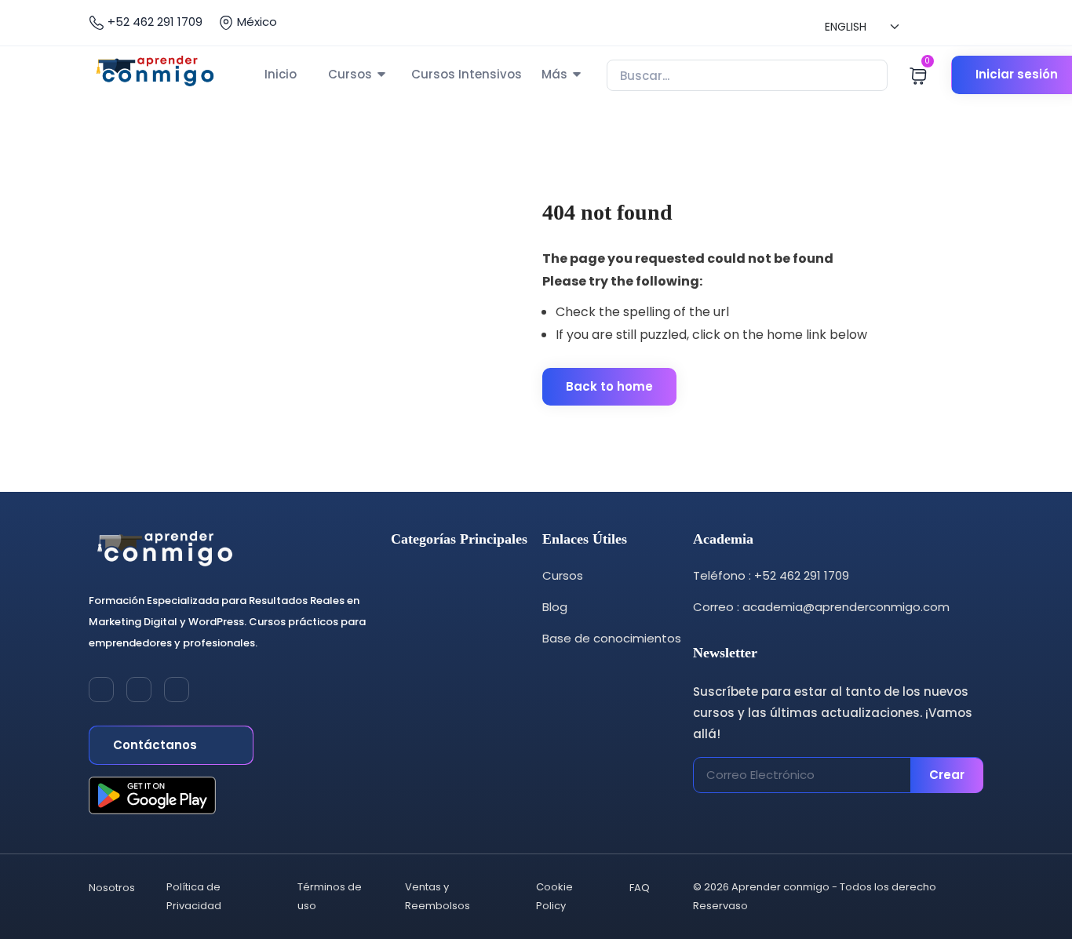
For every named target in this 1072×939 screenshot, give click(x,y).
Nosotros (112, 887)
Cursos (350, 74)
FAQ (639, 887)
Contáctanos (156, 745)
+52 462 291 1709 (153, 21)
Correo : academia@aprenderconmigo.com (821, 607)
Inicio (280, 74)
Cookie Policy (554, 896)
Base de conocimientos (611, 638)
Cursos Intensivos (466, 74)
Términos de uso (329, 896)
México (255, 21)
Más (554, 74)
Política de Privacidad (193, 896)
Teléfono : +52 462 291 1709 (771, 575)
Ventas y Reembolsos (437, 896)
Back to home (609, 386)
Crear (946, 774)
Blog (554, 607)
